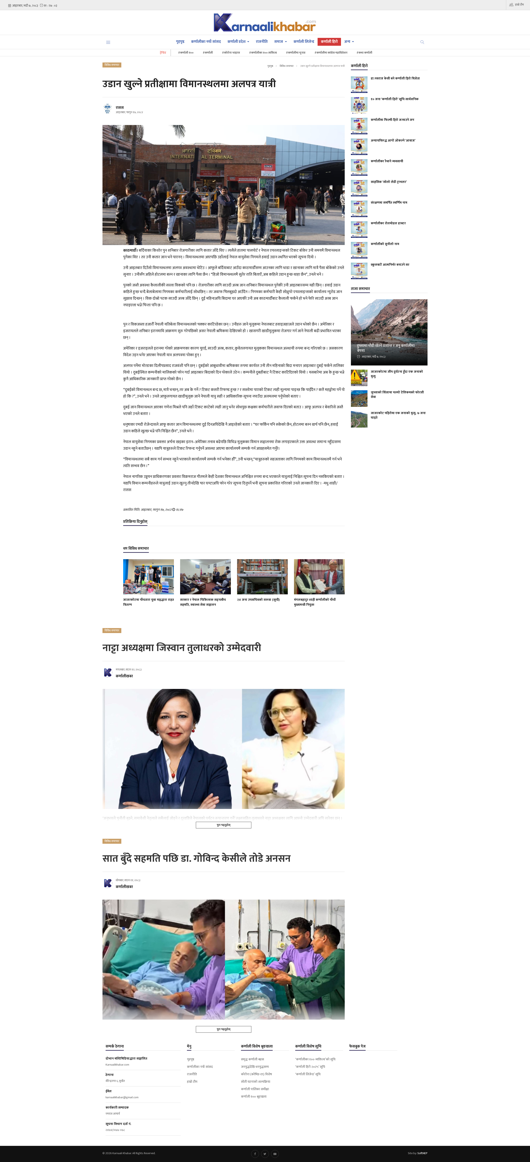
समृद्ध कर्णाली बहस (252, 1059)
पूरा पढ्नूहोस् (223, 825)
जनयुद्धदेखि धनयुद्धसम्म (255, 1067)
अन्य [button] (347, 42)
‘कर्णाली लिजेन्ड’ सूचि (307, 1074)
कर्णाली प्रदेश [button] (237, 42)
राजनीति (262, 42)
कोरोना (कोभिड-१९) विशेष (256, 1074)
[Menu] (108, 42)
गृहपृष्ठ (180, 42)
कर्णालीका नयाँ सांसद (206, 42)
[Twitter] (265, 1154)
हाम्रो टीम (519, 4)
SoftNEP (422, 1153)
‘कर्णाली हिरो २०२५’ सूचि (310, 1067)
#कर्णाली (208, 52)
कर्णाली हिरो (329, 42)
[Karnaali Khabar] (265, 22)
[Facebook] (255, 1154)
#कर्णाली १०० (186, 52)
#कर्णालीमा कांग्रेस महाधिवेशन (330, 52)
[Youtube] (275, 1154)
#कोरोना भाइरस (231, 52)
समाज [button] (279, 42)
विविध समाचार (287, 66)
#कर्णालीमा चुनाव (295, 52)
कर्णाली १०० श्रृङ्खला (253, 1097)
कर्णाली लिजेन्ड (304, 42)
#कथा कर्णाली (364, 52)
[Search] (422, 42)
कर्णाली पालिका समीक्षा (255, 1089)
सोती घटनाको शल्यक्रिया (255, 1082)
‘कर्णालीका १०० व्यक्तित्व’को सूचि (315, 1059)
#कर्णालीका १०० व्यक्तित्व (263, 52)
